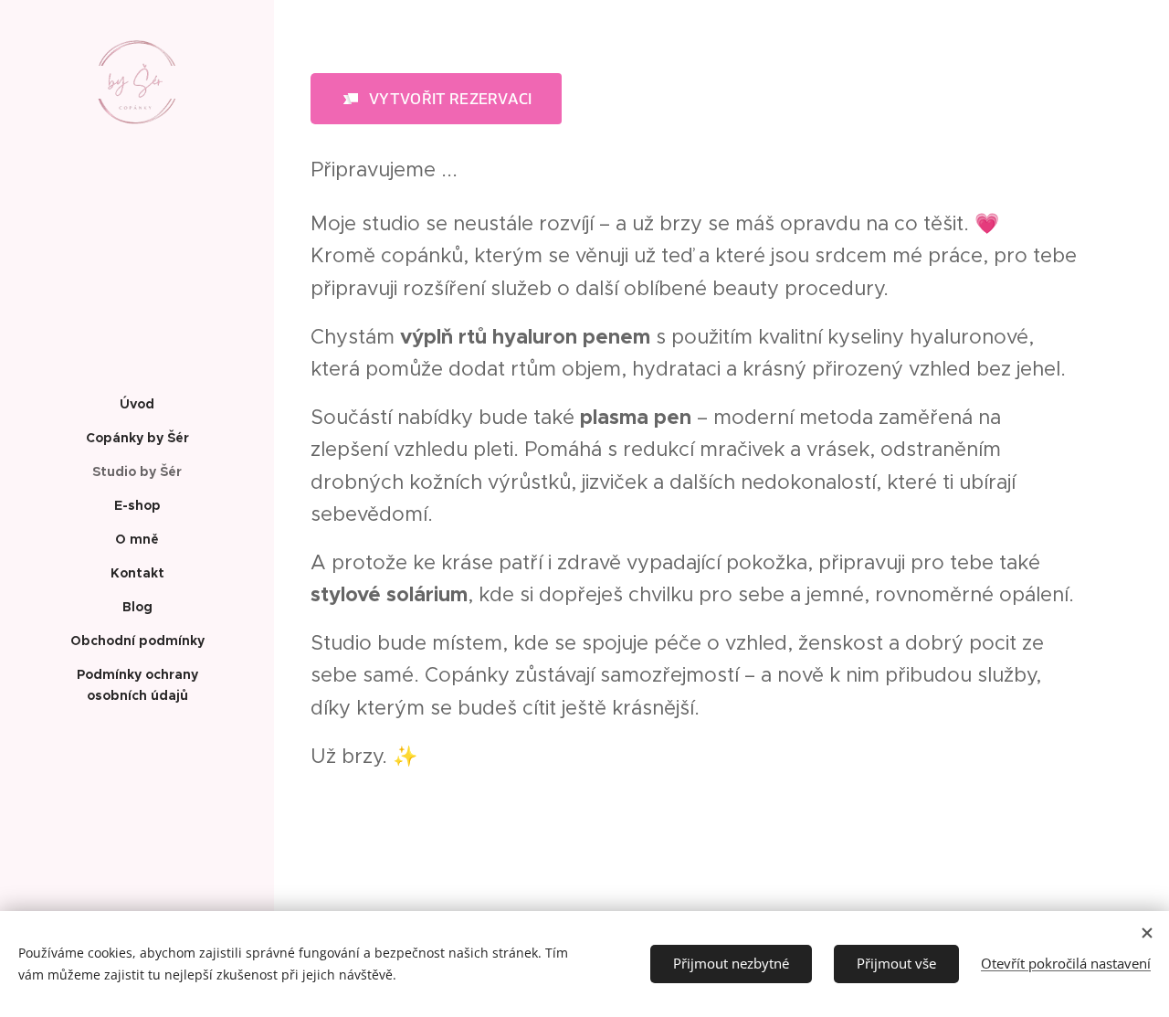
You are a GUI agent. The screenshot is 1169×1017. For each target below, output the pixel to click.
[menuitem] (137, 404)
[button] (436, 98)
